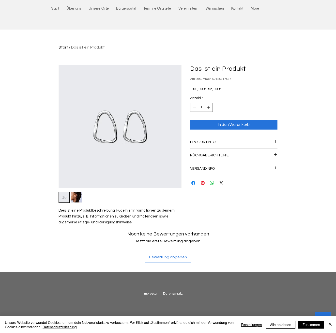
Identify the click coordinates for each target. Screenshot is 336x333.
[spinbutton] (201, 107)
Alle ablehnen (280, 324)
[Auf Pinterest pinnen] (203, 183)
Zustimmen (311, 324)
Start (63, 47)
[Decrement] (194, 107)
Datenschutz (173, 293)
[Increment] (209, 107)
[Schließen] (330, 324)
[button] (74, 8)
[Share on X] (221, 183)
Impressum (151, 293)
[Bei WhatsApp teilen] (212, 183)
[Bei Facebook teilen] (193, 183)
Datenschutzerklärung (60, 326)
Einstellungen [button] (251, 324)
